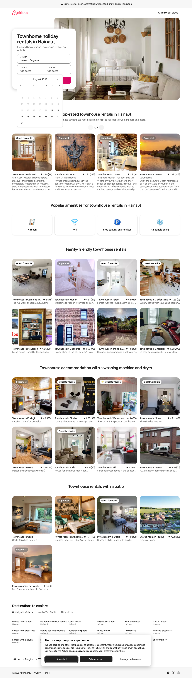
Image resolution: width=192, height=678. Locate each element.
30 (57, 116)
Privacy (37, 672)
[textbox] (31, 71)
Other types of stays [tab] (22, 612)
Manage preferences (130, 659)
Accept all (61, 659)
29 (52, 116)
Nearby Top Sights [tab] (47, 612)
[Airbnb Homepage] (20, 12)
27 (40, 116)
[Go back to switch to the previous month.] (22, 79)
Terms (46, 672)
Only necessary (96, 659)
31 (22, 122)
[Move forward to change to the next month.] (57, 79)
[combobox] (44, 60)
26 (34, 116)
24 (22, 116)
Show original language (120, 4)
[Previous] (90, 127)
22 (52, 110)
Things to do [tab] (67, 612)
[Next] (101, 127)
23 (57, 110)
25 (28, 116)
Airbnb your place (168, 12)
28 (46, 116)
